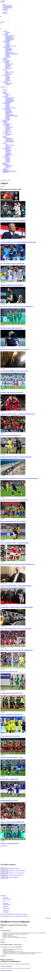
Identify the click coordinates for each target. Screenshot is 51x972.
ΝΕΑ (6, 70)
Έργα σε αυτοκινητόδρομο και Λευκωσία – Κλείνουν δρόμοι (15, 628)
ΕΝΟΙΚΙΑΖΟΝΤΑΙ (9, 138)
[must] (4, 901)
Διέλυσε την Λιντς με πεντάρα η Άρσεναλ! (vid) (12, 822)
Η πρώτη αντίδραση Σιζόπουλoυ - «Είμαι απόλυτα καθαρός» (15, 585)
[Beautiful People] (7, 904)
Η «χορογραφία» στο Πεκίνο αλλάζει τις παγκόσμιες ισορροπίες (16, 607)
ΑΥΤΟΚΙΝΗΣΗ (8, 74)
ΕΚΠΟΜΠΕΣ (6, 164)
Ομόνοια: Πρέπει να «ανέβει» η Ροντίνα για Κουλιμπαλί (11, 875)
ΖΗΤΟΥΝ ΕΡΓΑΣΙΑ (9, 140)
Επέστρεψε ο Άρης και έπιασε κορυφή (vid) (11, 328)
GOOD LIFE (5, 75)
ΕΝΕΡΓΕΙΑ (7, 56)
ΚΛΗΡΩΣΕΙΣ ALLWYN (10, 45)
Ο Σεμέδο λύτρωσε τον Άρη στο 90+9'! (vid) (11, 693)
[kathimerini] (5, 903)
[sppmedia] (3, 895)
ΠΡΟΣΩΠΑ (7, 154)
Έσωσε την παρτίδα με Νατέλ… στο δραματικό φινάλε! (14, 542)
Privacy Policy (15, 914)
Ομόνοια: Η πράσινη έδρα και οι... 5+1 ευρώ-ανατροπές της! (12, 872)
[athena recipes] (6, 908)
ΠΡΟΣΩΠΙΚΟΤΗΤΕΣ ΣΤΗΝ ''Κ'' (10, 171)
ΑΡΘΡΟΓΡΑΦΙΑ (8, 83)
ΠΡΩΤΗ (4, 91)
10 (3, 845)
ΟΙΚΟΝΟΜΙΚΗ (6, 47)
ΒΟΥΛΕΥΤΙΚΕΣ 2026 (10, 35)
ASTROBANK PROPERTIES (11, 53)
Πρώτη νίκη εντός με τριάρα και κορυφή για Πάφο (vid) (14, 349)
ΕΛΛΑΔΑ (7, 43)
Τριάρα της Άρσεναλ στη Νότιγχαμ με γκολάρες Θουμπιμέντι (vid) (17, 564)
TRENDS (7, 54)
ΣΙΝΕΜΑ (7, 62)
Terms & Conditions (8, 914)
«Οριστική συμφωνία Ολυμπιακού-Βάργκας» (9, 877)
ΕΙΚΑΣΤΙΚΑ (8, 66)
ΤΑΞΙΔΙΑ (7, 78)
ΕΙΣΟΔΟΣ (5, 13)
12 (5, 845)
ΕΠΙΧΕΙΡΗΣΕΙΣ (8, 50)
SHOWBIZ (7, 77)
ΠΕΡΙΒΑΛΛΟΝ (6, 120)
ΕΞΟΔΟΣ (7, 81)
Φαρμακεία (5, 10)
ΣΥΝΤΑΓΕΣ (8, 79)
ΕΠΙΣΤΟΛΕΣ (5, 172)
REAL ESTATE (8, 49)
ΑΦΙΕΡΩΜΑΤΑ (6, 148)
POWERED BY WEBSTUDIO (22, 916)
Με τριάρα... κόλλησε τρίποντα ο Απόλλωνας (11, 392)
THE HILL (7, 84)
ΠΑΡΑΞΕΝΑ (8, 60)
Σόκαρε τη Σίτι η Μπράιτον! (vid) (9, 671)
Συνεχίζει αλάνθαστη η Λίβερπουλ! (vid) (10, 435)
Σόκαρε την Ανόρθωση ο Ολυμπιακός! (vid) (11, 714)
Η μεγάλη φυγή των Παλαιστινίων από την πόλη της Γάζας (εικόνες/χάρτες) (19, 478)
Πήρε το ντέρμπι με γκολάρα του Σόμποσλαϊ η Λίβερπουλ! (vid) (16, 650)
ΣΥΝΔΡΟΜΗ (3, 955)
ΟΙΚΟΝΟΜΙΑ (8, 48)
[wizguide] (5, 906)
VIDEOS (5, 168)
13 (6, 845)
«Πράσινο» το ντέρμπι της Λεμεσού (9, 843)
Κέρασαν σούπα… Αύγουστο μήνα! (9, 779)
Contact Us (25, 914)
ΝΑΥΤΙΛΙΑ (7, 57)
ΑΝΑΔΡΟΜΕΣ (8, 153)
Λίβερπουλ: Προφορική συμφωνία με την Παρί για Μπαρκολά (12, 870)
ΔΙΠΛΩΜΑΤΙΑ (8, 40)
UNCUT (7, 167)
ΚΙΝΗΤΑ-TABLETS (9, 71)
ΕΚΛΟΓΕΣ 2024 (8, 36)
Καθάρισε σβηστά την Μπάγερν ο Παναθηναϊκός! (13, 220)
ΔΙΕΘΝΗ (7, 44)
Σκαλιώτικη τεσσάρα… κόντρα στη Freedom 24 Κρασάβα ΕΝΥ (16, 306)
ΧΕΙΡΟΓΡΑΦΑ (8, 68)
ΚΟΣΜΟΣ (5, 59)
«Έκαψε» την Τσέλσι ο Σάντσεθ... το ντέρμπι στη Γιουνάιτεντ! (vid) (17, 414)
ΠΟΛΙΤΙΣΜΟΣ (6, 61)
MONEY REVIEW (9, 52)
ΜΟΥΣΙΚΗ (7, 65)
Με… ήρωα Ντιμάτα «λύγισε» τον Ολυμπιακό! (12, 263)
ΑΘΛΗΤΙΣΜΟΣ (6, 41)
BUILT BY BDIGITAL (5, 916)
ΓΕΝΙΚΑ (7, 151)
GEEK (4, 69)
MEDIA (4, 163)
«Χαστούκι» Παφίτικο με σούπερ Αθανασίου (11, 285)
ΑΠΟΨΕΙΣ (5, 82)
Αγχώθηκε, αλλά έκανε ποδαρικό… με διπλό (11, 757)
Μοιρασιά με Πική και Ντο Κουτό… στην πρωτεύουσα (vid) (15, 456)
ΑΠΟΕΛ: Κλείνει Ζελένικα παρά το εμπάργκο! (9, 868)
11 (4, 845)
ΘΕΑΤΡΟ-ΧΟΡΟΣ (9, 64)
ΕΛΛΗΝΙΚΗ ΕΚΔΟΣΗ (8, 6)
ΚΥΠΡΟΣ (5, 31)
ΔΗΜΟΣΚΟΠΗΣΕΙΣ (9, 39)
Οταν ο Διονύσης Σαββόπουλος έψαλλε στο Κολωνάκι (14, 371)
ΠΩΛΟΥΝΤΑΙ (8, 139)
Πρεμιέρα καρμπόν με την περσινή (9, 800)
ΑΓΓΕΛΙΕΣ (5, 137)
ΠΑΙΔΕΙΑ (7, 32)
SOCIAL (7, 73)
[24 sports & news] (7, 899)
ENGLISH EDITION (7, 7)
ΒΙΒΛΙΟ (7, 67)
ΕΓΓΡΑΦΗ (2, 939)
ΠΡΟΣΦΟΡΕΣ (6, 170)
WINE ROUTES (8, 165)
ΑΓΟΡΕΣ (7, 51)
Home (4, 4)
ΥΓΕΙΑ (6, 33)
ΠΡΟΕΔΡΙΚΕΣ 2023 (9, 37)
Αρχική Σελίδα (3, 180)
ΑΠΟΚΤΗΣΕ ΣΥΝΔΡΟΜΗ (6, 966)
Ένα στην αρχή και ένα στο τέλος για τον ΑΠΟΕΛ (13, 521)
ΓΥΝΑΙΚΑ (7, 76)
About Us (20, 914)
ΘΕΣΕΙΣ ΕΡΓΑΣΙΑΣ (9, 141)
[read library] (5, 911)
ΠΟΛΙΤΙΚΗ (5, 34)
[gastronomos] (6, 910)
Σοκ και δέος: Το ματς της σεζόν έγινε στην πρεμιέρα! (14, 499)
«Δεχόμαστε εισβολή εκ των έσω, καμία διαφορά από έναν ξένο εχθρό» (18, 242)
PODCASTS (8, 166)
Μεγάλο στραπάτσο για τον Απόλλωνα (10, 736)
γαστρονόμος (5, 8)
